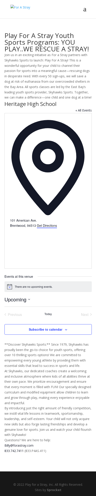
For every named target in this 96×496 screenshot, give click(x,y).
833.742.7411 (14, 451)
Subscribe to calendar (45, 329)
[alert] (48, 286)
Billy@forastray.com (18, 445)
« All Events (83, 110)
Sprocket (54, 490)
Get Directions (47, 225)
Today (48, 314)
